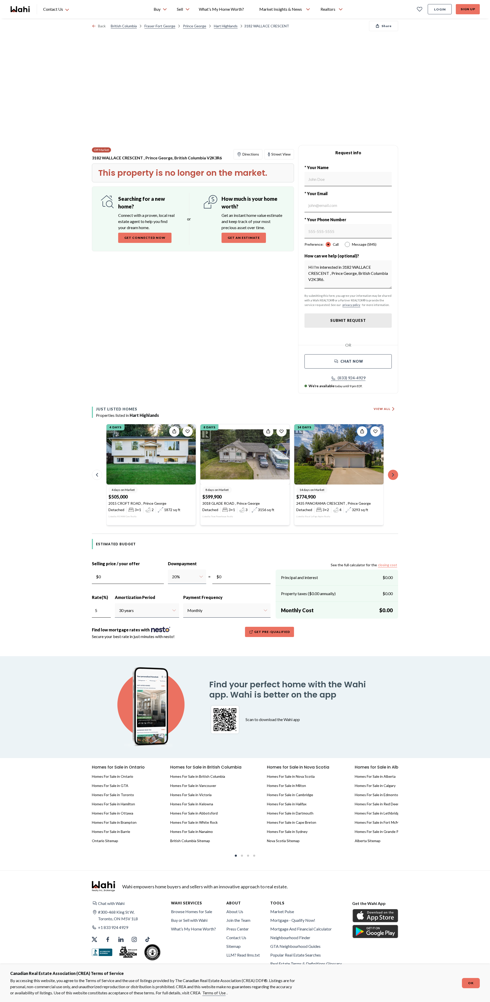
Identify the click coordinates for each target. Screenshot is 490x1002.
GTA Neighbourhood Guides (295, 946)
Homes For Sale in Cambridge (290, 795)
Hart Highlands (226, 26)
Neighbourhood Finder (290, 937)
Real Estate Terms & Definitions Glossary (306, 963)
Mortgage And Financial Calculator (301, 928)
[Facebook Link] (107, 939)
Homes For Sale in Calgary (375, 785)
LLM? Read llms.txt (243, 954)
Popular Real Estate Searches (295, 954)
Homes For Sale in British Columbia (197, 776)
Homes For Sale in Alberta (375, 776)
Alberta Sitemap (368, 841)
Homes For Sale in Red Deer (377, 804)
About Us (234, 911)
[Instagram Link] (134, 939)
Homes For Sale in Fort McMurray (381, 822)
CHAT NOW (351, 361)
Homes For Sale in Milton (286, 785)
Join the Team (238, 920)
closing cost (387, 565)
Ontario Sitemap (105, 841)
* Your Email (316, 193)
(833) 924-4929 (351, 377)
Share (387, 26)
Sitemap (233, 946)
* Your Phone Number (325, 219)
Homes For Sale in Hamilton (113, 804)
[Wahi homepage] (20, 9)
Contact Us (236, 937)
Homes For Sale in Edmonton (377, 795)
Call (336, 244)
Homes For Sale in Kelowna (191, 804)
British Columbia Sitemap (190, 841)
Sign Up (468, 9)
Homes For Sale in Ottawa (112, 813)
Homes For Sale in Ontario (112, 776)
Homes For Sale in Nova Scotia (291, 776)
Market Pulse (282, 911)
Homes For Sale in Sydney (287, 831)
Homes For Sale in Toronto (113, 795)
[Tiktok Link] (147, 939)
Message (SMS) (364, 244)
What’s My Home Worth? (193, 928)
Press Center (237, 928)
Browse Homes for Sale (191, 911)
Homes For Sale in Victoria (191, 795)
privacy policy (351, 305)
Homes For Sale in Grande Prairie (381, 831)
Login (440, 9)
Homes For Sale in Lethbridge (378, 813)
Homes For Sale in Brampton (114, 822)
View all (382, 409)
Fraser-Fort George (159, 26)
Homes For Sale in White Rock (194, 822)
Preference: (314, 244)
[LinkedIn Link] (121, 939)
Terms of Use (214, 992)
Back (102, 26)
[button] (348, 378)
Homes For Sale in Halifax (287, 804)
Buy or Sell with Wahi (189, 920)
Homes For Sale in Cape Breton (291, 822)
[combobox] (118, 610)
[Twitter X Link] (94, 939)
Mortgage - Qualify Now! (292, 920)
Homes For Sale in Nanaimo (191, 831)
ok (471, 983)
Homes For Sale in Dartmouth (290, 813)
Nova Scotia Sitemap (283, 841)
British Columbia (124, 26)
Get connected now (144, 238)
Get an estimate (244, 238)
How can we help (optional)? (331, 255)
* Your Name (316, 167)
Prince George (194, 26)
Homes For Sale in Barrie (111, 831)
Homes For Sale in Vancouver (193, 785)
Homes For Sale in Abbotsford (194, 813)
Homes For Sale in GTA (110, 785)
